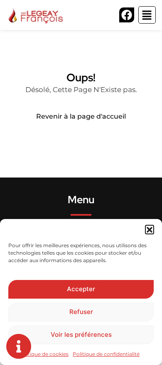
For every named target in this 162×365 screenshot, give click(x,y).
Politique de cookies (43, 354)
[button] (149, 229)
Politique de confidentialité (106, 354)
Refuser (81, 312)
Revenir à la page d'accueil (81, 116)
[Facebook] (126, 14)
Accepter (81, 289)
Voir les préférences (81, 334)
